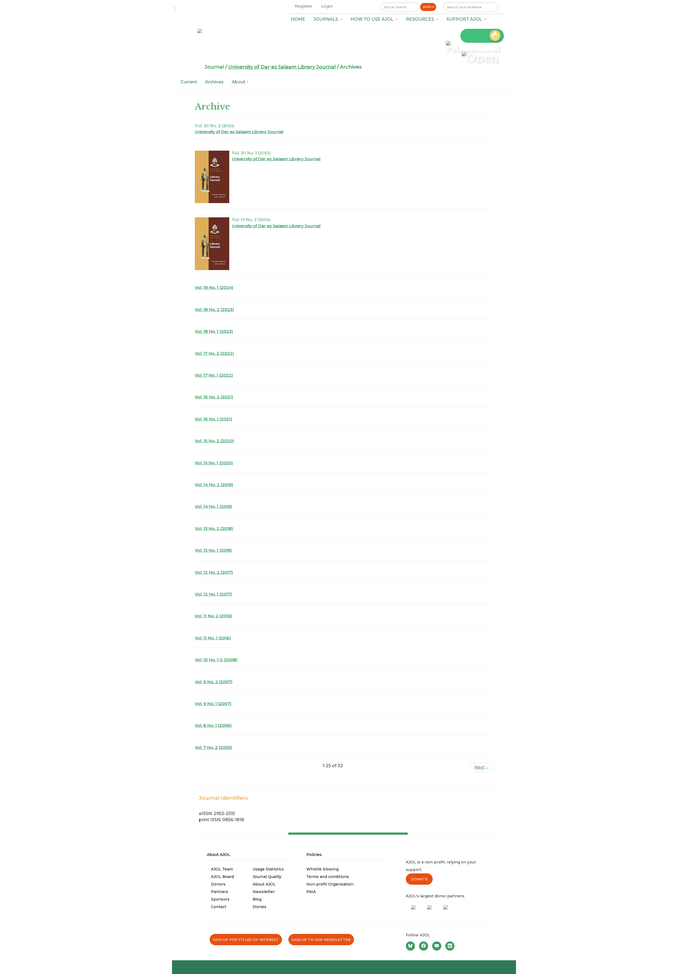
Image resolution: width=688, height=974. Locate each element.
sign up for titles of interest (246, 939)
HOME (298, 19)
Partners (219, 891)
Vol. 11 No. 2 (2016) (213, 615)
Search (428, 7)
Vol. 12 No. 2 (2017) (214, 572)
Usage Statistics (268, 869)
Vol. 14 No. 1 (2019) (213, 506)
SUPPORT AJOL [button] (465, 19)
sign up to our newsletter (321, 939)
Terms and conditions (327, 876)
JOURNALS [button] (326, 19)
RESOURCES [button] (421, 19)
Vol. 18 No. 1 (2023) (214, 331)
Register (304, 6)
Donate (419, 879)
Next (481, 767)
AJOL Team (222, 869)
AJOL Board (222, 876)
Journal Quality (267, 876)
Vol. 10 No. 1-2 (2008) (216, 659)
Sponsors (220, 899)
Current (189, 81)
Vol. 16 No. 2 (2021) (214, 396)
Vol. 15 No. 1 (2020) (214, 462)
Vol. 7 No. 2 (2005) (213, 747)
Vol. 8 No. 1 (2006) (213, 725)
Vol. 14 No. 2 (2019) (214, 484)
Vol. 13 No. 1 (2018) (213, 550)
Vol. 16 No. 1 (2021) (213, 419)
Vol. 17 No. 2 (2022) (214, 353)
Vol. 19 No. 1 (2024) (214, 287)
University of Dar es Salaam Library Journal (282, 67)
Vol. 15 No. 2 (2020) (214, 440)
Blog (257, 899)
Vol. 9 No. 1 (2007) (213, 703)
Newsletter (264, 891)
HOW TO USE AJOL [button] (373, 19)
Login (327, 6)
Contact (218, 906)
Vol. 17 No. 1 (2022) (214, 375)
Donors (218, 884)
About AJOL (264, 884)
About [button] (239, 81)
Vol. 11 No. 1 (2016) (213, 637)
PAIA (311, 891)
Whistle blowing (322, 869)
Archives (214, 81)
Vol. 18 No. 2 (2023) (214, 309)
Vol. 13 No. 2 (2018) (214, 528)
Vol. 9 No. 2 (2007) (213, 681)
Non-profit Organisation (329, 884)
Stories (259, 906)
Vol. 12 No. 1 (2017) (213, 594)
